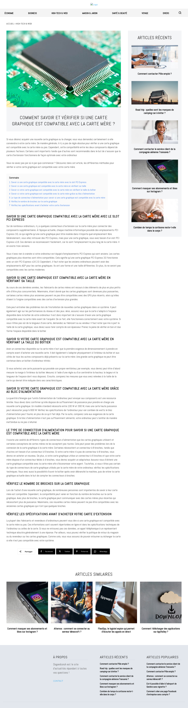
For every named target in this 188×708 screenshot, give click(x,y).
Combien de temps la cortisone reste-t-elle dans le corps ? (155, 229)
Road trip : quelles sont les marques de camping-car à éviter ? (155, 111)
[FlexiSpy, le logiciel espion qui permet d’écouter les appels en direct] (116, 602)
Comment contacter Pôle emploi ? (155, 73)
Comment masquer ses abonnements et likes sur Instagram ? (154, 190)
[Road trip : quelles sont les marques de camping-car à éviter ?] (154, 92)
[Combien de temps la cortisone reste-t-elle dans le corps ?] (154, 210)
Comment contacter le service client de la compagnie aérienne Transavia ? (154, 150)
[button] (179, 12)
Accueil (10, 23)
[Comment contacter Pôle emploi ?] (154, 56)
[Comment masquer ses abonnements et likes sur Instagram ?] (154, 171)
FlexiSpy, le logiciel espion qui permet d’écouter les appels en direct (116, 630)
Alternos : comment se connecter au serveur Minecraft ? (72, 630)
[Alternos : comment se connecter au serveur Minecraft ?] (72, 602)
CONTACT (58, 681)
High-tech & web (24, 23)
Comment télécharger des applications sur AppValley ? (161, 630)
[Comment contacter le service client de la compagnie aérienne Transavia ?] (154, 132)
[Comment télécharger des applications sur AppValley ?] (161, 602)
